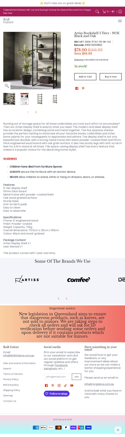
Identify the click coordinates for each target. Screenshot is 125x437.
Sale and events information (19, 363)
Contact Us (9, 401)
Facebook (61, 365)
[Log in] (120, 11)
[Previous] (5, 60)
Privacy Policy (11, 379)
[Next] (58, 60)
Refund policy (11, 384)
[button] (77, 88)
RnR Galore (8, 21)
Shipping (78, 59)
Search (7, 368)
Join (76, 376)
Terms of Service (13, 374)
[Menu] (120, 20)
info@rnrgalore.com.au (99, 384)
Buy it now (111, 76)
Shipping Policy (11, 390)
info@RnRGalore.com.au (18, 355)
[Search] (97, 11)
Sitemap (8, 395)
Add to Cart (85, 76)
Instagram (50, 368)
